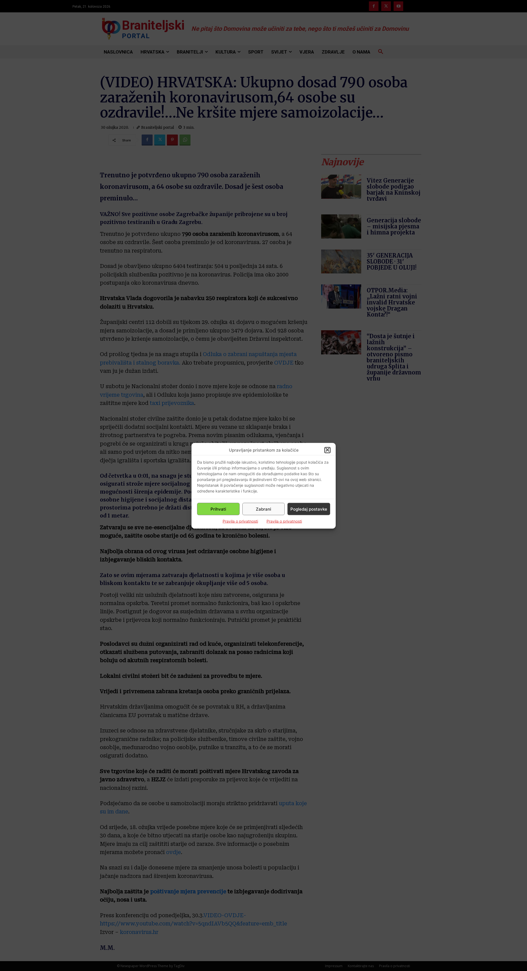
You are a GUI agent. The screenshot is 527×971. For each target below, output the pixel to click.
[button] (327, 450)
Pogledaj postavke (308, 508)
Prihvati (218, 508)
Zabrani (263, 508)
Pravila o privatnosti (240, 521)
